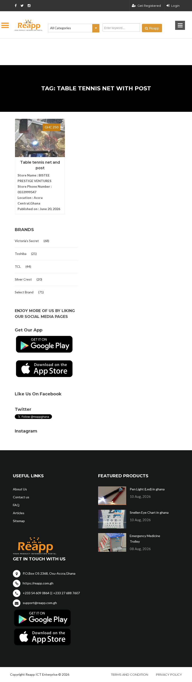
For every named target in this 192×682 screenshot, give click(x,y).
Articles (18, 513)
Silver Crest (23, 279)
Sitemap (19, 521)
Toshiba (20, 254)
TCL (18, 266)
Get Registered (149, 5)
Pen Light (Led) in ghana (147, 489)
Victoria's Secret (27, 241)
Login (175, 5)
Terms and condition (129, 674)
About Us (20, 489)
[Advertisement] (72, 44)
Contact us (21, 497)
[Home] (29, 25)
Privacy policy (169, 674)
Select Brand (24, 292)
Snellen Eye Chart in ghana (149, 512)
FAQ (16, 505)
